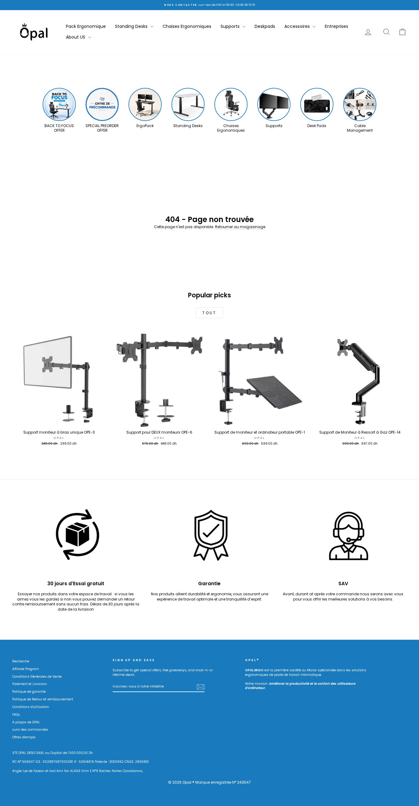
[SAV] (343, 538)
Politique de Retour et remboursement (42, 699)
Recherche (20, 661)
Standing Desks (132, 26)
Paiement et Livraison (29, 684)
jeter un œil (59, 421)
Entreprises (336, 26)
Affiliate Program (25, 669)
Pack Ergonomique (86, 26)
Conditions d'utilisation (30, 707)
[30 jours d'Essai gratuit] (75, 538)
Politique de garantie (29, 691)
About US (76, 37)
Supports (231, 26)
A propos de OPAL (26, 722)
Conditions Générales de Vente (37, 676)
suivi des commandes (30, 729)
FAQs (16, 714)
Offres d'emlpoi (24, 737)
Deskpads (265, 26)
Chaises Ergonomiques (187, 26)
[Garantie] (209, 538)
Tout (209, 312)
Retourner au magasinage (240, 226)
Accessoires (297, 26)
